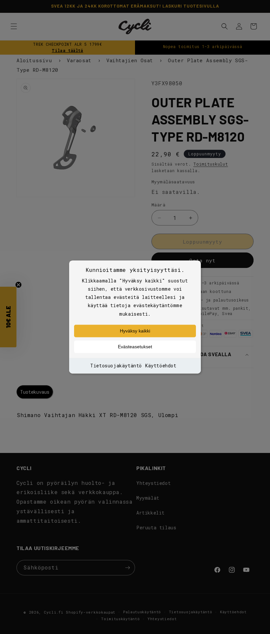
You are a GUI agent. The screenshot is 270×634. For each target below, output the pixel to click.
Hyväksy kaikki (135, 330)
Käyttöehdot (160, 365)
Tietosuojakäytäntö (116, 365)
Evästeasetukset (135, 346)
